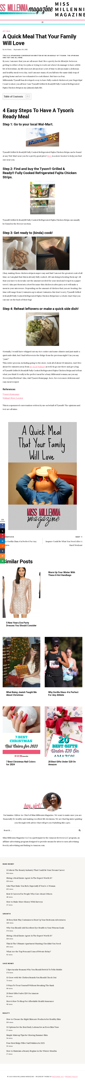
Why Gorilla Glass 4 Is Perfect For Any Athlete (20, 541)
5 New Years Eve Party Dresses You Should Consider (21, 624)
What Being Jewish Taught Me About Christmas (21, 693)
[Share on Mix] (2, 556)
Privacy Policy (71, 1076)
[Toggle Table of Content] (26, 96)
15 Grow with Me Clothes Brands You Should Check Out (31, 977)
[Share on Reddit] (2, 545)
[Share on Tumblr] (2, 550)
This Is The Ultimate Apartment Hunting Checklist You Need (33, 943)
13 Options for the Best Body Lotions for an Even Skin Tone (32, 1027)
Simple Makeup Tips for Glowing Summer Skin (27, 1035)
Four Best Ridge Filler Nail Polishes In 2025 (25, 1043)
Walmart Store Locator (13, 398)
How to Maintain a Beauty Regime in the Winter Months (31, 1051)
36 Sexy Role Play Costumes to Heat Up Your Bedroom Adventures (36, 920)
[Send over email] (2, 561)
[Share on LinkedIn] (2, 540)
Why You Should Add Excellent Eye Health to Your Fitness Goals (35, 928)
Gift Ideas (6, 31)
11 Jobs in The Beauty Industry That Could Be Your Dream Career (35, 870)
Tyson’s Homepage (11, 394)
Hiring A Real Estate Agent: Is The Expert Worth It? (29, 878)
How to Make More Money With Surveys (24, 902)
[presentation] (21, 592)
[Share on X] (2, 530)
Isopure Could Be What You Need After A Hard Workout (64, 541)
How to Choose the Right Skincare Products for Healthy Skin (33, 1019)
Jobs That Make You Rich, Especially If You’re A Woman (30, 886)
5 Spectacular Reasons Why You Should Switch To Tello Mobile (34, 969)
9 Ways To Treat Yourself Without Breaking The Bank (30, 985)
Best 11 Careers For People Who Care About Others (29, 894)
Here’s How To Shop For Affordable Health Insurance (30, 1001)
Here (49, 156)
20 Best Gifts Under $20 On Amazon (22, 993)
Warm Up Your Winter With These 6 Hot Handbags (61, 573)
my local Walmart (37, 366)
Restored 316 (58, 1076)
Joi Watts (8, 50)
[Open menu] (43, 22)
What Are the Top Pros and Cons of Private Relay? (28, 951)
